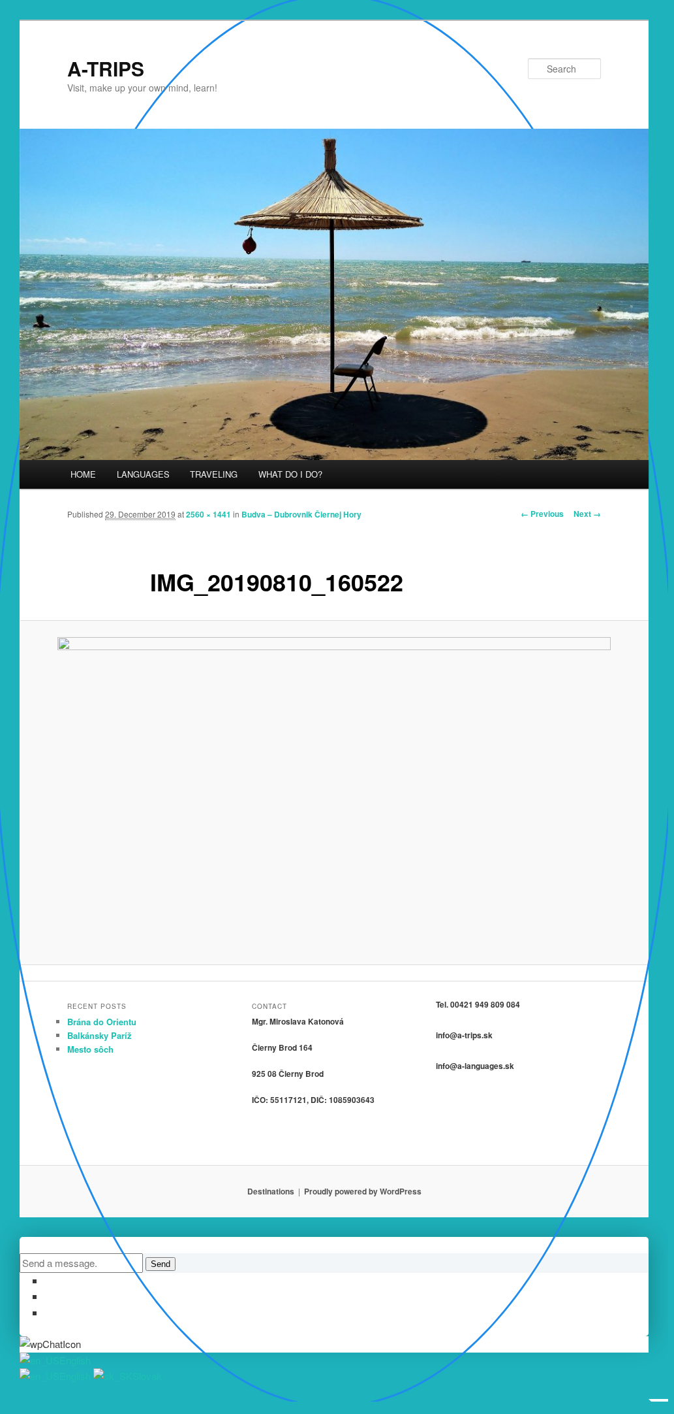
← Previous (542, 513)
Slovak (147, 1376)
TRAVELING (213, 474)
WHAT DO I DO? (290, 474)
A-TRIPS (105, 68)
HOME (83, 474)
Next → (587, 513)
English (75, 1360)
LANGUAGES (143, 474)
